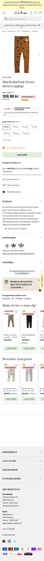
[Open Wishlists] (35, 13)
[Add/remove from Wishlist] (16, 312)
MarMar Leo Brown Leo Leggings (16, 335)
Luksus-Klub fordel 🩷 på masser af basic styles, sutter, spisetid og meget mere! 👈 (22, 4)
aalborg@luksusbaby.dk (11, 523)
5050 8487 (14, 503)
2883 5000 (14, 520)
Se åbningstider (8, 535)
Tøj (19, 31)
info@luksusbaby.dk (10, 506)
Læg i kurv (22, 155)
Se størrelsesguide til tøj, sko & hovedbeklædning (22, 272)
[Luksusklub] (8, 109)
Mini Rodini (11, 31)
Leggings (34, 31)
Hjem (4, 31)
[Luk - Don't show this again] (40, 290)
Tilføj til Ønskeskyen (13, 192)
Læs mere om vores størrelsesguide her (18, 253)
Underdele (25, 31)
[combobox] (22, 18)
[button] (40, 13)
